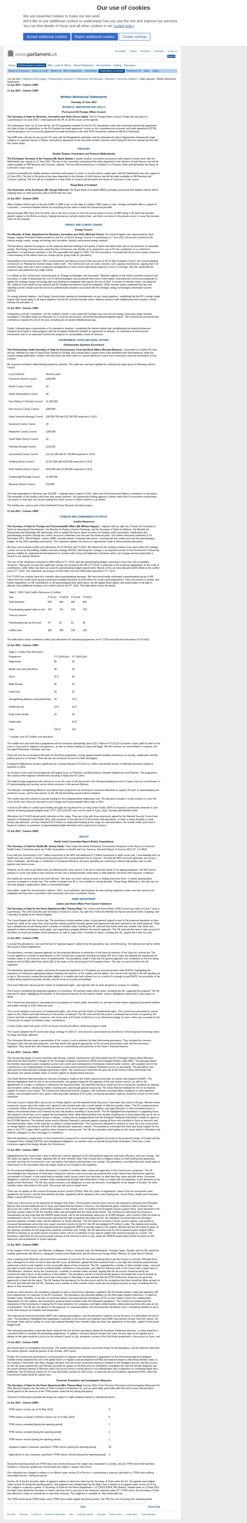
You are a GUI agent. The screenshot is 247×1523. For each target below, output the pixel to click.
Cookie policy (131, 1514)
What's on (56, 70)
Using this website (85, 1514)
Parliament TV (133, 70)
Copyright (101, 1514)
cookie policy (124, 26)
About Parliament (83, 65)
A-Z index (11, 1514)
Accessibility (120, 51)
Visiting (117, 65)
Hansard (109, 79)
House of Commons (18, 70)
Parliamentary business (31, 65)
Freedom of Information (55, 1514)
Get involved (103, 65)
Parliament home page (33, 79)
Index (83, 1506)
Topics (155, 70)
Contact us (172, 51)
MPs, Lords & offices (59, 65)
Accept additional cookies (47, 37)
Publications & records (112, 70)
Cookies (133, 51)
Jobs (71, 1514)
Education (129, 65)
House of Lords (40, 70)
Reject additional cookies (94, 37)
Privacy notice (115, 1514)
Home (11, 65)
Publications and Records (89, 79)
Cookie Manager (148, 1514)
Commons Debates (127, 79)
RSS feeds (159, 51)
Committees (90, 70)
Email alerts (145, 51)
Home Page (154, 1506)
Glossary (24, 1514)
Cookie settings (134, 37)
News (147, 70)
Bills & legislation (73, 70)
